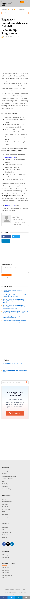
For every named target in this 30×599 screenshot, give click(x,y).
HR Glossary (5, 514)
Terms (23, 589)
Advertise (4, 540)
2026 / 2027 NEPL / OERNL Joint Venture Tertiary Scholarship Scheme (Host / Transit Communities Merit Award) (14, 307)
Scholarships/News (21, 9)
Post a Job (4, 499)
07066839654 (16, 413)
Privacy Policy (17, 589)
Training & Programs (7, 478)
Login (17, 1)
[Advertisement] (15, 56)
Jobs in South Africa (7, 575)
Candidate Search (6, 506)
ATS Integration (6, 509)
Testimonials (5, 534)
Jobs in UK (5, 577)
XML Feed (4, 529)
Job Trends (5, 486)
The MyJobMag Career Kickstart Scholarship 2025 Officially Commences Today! (14, 321)
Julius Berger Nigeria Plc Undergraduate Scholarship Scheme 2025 (13, 316)
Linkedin (6, 241)
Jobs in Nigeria (5, 572)
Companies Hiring (6, 489)
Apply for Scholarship (6, 12)
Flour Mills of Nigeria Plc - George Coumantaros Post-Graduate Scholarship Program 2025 (15, 312)
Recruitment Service (7, 501)
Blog (12, 9)
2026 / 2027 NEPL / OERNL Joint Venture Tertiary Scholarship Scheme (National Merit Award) (14, 301)
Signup (22, 1)
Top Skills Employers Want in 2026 (12, 367)
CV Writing (5, 483)
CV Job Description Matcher (9, 476)
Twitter (16, 236)
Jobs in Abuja (5, 557)
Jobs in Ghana (5, 567)
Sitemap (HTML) (6, 532)
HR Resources (5, 512)
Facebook (7, 236)
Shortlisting (5, 504)
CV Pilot (4, 473)
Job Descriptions (6, 517)
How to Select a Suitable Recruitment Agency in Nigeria (15, 371)
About (6, 589)
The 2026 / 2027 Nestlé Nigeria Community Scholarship (13, 291)
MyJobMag (4, 9)
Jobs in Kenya (5, 570)
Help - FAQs (5, 537)
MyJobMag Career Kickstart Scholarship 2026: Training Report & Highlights (15, 295)
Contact (11, 589)
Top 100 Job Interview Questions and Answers (14, 363)
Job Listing (5, 471)
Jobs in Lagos (5, 554)
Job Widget (5, 527)
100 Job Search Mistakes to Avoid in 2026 (13, 375)
